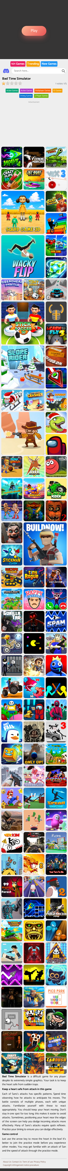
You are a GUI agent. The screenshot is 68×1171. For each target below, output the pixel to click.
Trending (33, 63)
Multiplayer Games (42, 90)
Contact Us (17, 1162)
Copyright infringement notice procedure (21, 1165)
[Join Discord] (6, 71)
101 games (18, 63)
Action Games (12, 90)
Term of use (27, 1162)
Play (34, 31)
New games (49, 63)
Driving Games (26, 95)
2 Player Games (41, 95)
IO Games (57, 90)
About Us (7, 1162)
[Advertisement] (34, 124)
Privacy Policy (40, 1162)
